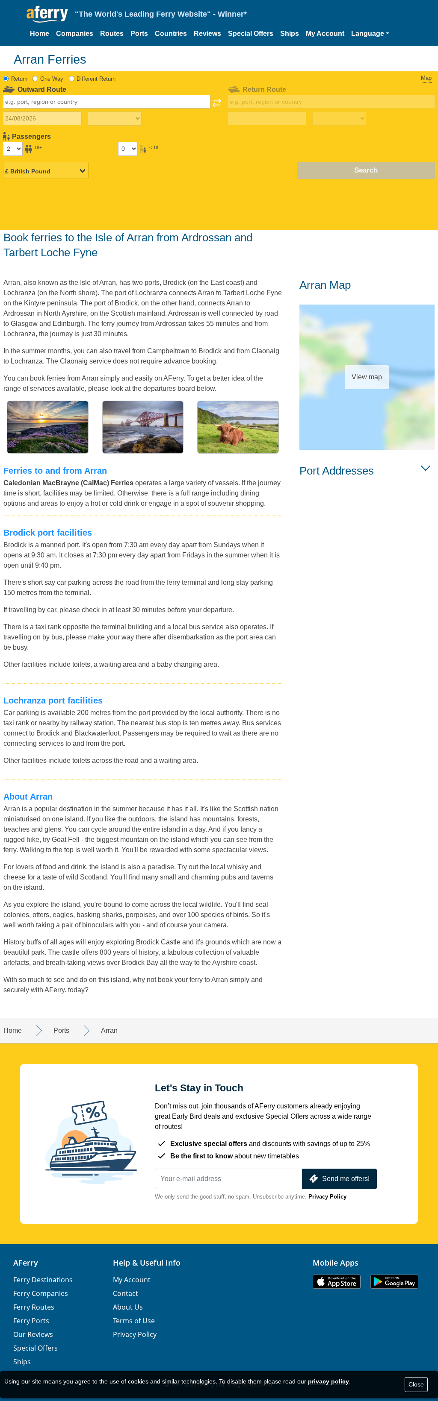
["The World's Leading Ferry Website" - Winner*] (47, 14)
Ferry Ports (31, 1320)
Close (416, 1384)
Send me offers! (346, 1178)
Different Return (96, 79)
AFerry (25, 1262)
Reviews (207, 33)
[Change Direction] (217, 105)
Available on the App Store (337, 1282)
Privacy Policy (327, 1196)
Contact (125, 1293)
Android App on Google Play (394, 1282)
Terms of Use (134, 1320)
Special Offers (250, 33)
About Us (128, 1307)
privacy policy (328, 1381)
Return (19, 79)
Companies (74, 33)
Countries (171, 33)
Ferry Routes (33, 1307)
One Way (51, 79)
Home (39, 33)
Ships (289, 33)
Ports (139, 33)
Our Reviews (33, 1334)
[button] (370, 33)
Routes (112, 33)
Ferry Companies (40, 1293)
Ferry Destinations (43, 1279)
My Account (325, 33)
